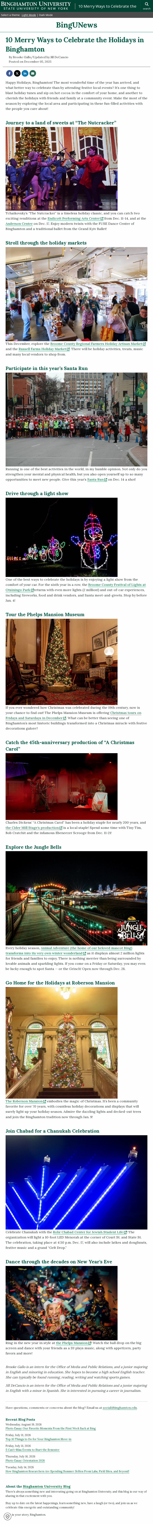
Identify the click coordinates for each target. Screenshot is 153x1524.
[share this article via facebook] (9, 73)
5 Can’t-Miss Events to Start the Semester (33, 1449)
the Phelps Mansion (73, 1343)
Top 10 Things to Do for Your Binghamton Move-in (38, 1439)
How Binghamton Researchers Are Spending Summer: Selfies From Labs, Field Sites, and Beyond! (67, 1471)
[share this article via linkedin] (25, 73)
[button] (7, 1516)
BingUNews (76, 25)
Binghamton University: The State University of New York (36, 5)
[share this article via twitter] (17, 73)
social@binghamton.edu (120, 1407)
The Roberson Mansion (26, 1101)
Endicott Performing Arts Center (75, 218)
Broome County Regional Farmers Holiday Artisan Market (98, 344)
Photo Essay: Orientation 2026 (25, 1460)
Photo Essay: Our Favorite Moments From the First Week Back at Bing (51, 1428)
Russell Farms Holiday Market (44, 349)
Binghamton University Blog (46, 1486)
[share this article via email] (32, 73)
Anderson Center (19, 223)
